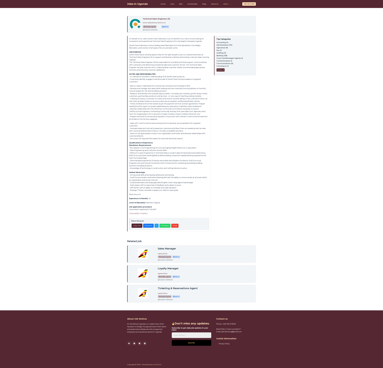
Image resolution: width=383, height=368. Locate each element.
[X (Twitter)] (134, 343)
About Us (214, 4)
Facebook (148, 225)
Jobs (172, 4)
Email (175, 225)
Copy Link (137, 225)
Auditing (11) (221, 53)
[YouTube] (145, 343)
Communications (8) (224, 63)
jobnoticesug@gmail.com (231, 332)
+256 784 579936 (249, 4)
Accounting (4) (222, 42)
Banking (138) (221, 56)
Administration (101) (224, 45)
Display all (220, 70)
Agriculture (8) (222, 48)
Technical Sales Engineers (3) (156, 19)
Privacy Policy (224, 344)
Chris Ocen (157, 365)
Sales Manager (167, 248)
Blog (204, 4)
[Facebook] (129, 343)
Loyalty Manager (168, 268)
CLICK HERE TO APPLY (138, 214)
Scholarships (192, 4)
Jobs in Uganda (137, 3)
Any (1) (219, 50)
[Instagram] (139, 343)
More (225, 4)
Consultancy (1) (222, 66)
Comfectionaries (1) (224, 61)
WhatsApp (165, 225)
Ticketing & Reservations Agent (178, 288)
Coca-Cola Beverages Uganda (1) (229, 58)
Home (163, 4)
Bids (181, 4)
